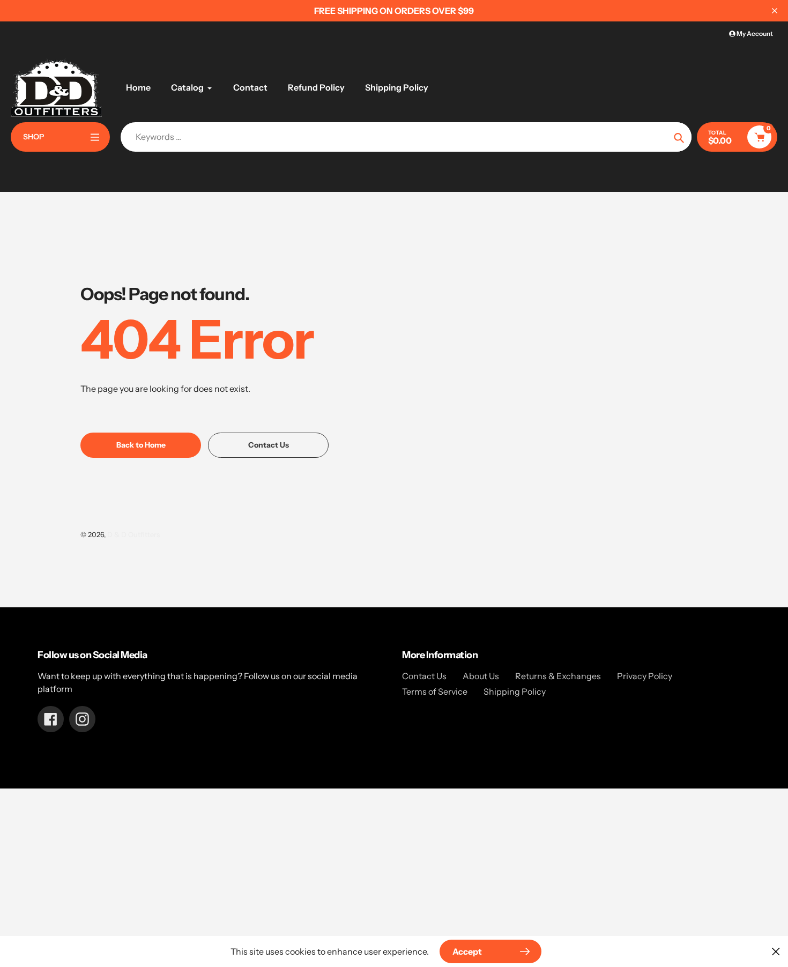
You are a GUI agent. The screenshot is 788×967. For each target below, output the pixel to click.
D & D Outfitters (133, 534)
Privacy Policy (644, 676)
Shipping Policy (515, 691)
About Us (481, 676)
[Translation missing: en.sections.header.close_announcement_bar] (774, 10)
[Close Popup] (776, 951)
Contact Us (424, 676)
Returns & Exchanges (558, 676)
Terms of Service (434, 691)
